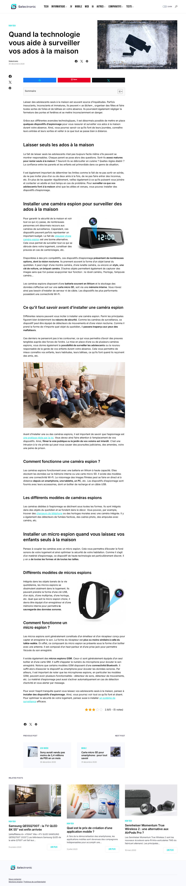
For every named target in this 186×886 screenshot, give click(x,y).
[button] (167, 6)
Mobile (83, 748)
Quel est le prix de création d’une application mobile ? (89, 829)
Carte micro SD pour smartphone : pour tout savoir (94, 755)
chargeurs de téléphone (49, 513)
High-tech (12, 25)
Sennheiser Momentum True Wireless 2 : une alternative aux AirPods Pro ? (146, 829)
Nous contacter (15, 879)
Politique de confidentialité (35, 882)
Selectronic (13, 61)
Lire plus (54, 847)
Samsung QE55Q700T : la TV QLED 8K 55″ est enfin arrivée (33, 827)
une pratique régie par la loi (38, 437)
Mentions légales (16, 882)
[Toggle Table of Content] (118, 91)
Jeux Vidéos (44, 748)
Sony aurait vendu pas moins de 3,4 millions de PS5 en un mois (52, 755)
